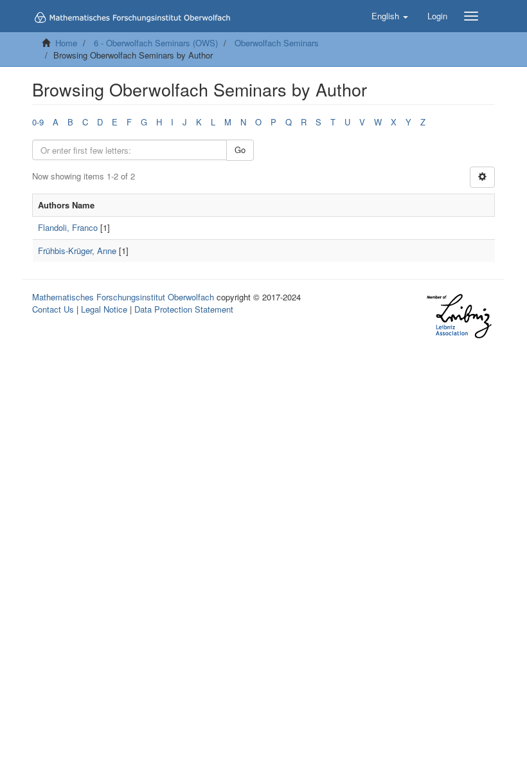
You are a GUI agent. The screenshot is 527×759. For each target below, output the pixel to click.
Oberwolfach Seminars (277, 43)
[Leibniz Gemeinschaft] (458, 316)
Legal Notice (104, 309)
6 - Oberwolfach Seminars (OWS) (156, 43)
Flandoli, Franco (68, 227)
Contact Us (53, 309)
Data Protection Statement (183, 309)
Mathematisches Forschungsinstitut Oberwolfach (123, 297)
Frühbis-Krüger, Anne (77, 250)
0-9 (38, 122)
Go (240, 149)
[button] (390, 16)
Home (66, 43)
